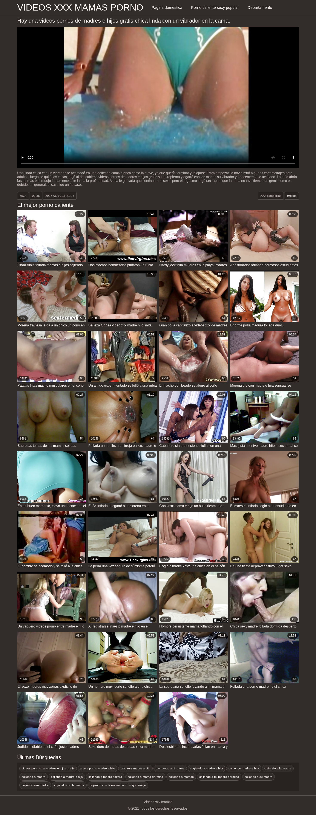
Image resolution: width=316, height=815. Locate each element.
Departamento (260, 7)
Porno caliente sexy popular (215, 7)
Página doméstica (167, 7)
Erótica (291, 195)
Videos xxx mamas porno (80, 7)
